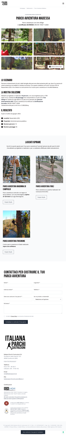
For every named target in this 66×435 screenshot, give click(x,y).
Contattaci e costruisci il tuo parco (15, 322)
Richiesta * (7, 303)
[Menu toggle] (63, 3)
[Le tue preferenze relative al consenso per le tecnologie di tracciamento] (63, 432)
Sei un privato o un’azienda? (41, 296)
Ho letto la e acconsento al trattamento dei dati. (20, 316)
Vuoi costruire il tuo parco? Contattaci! (33, 432)
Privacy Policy (14, 316)
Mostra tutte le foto (56, 66)
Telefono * (36, 289)
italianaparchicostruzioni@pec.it (13, 379)
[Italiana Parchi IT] (33, 342)
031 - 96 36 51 (12, 367)
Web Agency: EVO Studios (55, 427)
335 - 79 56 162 (14, 368)
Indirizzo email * (8, 289)
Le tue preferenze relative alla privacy (36, 427)
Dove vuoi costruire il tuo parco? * (13, 296)
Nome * (6, 282)
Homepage (22, 8)
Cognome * (37, 282)
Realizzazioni (30, 8)
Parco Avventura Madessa (40, 8)
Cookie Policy (21, 427)
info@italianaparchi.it (10, 374)
